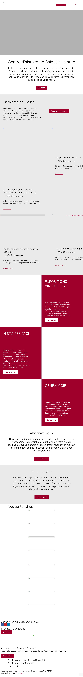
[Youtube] (5, 624)
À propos (20, 4)
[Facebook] (2, 624)
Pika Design (20, 673)
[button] (1, 32)
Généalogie (41, 4)
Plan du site (14, 666)
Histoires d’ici (27, 4)
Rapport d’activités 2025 (68, 157)
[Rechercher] (69, 5)
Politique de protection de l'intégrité (26, 660)
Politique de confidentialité (21, 663)
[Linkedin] (8, 624)
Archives (35, 4)
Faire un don (21, 6)
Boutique (48, 4)
